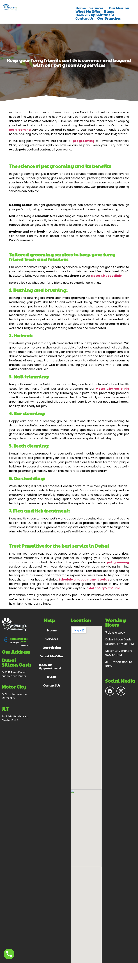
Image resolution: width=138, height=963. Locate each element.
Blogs (109, 11)
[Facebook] (109, 691)
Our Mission (119, 8)
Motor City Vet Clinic (104, 588)
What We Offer (87, 11)
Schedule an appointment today (84, 579)
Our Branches (109, 18)
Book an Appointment (94, 15)
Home (80, 8)
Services (96, 8)
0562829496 (16, 638)
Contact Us (84, 18)
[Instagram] (120, 691)
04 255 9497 (24, 640)
